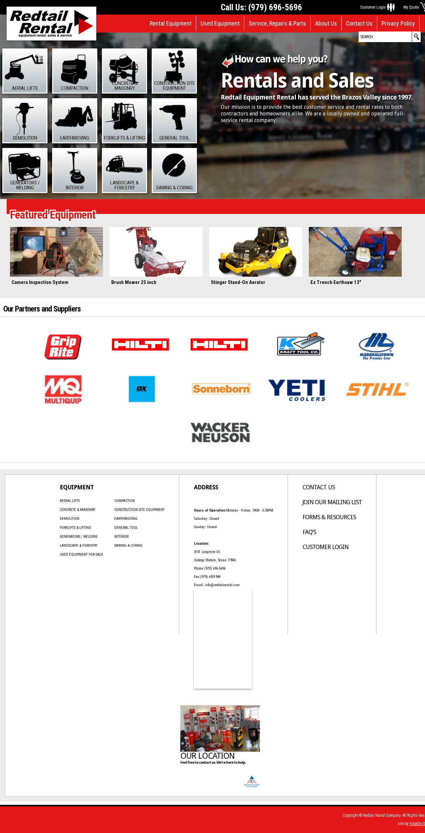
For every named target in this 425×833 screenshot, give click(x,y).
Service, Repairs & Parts (277, 23)
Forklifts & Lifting (75, 527)
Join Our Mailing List (332, 502)
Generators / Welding (79, 536)
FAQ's (309, 531)
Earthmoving (125, 519)
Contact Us (359, 23)
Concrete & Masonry (77, 510)
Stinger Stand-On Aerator (238, 282)
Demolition (69, 519)
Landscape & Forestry (78, 545)
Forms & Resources (329, 517)
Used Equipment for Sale (81, 554)
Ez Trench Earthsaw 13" (335, 282)
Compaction (124, 501)
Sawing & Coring (128, 545)
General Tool (126, 527)
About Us (326, 23)
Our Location (207, 756)
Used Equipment (220, 23)
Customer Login (373, 7)
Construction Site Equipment (139, 510)
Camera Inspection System (40, 282)
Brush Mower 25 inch (133, 282)
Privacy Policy (398, 23)
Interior (121, 536)
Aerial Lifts (70, 501)
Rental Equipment (171, 23)
